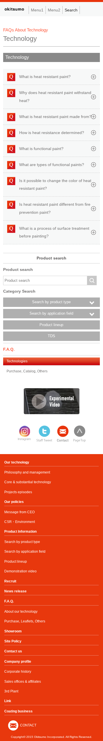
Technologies (17, 361)
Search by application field (24, 552)
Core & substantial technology (27, 482)
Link (7, 701)
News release (15, 591)
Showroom (13, 631)
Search (71, 10)
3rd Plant (11, 691)
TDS (51, 336)
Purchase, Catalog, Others (27, 371)
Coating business (18, 711)
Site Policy (12, 641)
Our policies (14, 502)
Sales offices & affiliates (22, 682)
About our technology (20, 612)
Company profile (17, 662)
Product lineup (51, 325)
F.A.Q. (9, 601)
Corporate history (17, 672)
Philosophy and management (27, 472)
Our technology (16, 462)
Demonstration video (20, 571)
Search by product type (22, 542)
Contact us (13, 651)
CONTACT (28, 725)
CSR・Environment (19, 522)
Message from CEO (19, 512)
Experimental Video (51, 401)
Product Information (20, 532)
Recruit (10, 581)
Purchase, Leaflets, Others (24, 621)
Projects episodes (18, 492)
